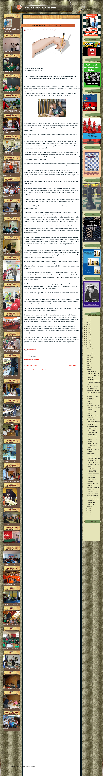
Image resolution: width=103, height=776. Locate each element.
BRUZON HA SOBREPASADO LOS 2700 (93, 400)
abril (88, 365)
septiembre (90, 355)
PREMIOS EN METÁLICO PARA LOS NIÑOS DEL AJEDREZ (93, 407)
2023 (87, 324)
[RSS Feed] (19, 7)
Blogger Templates (30, 766)
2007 (87, 517)
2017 (87, 336)
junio (88, 361)
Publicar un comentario (31, 359)
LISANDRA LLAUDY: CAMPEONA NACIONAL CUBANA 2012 (93, 458)
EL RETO (89, 403)
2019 (87, 332)
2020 (87, 330)
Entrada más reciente (30, 365)
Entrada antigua (71, 365)
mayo (88, 363)
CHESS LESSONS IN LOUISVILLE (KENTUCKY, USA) (92, 434)
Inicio (51, 365)
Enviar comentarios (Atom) (40, 370)
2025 (87, 320)
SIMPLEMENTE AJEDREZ (40, 7)
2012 (87, 346)
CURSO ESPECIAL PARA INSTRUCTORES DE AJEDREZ (93, 464)
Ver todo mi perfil (7, 31)
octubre (89, 353)
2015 (87, 340)
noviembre (90, 351)
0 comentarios (32, 349)
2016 (87, 338)
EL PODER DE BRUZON (93, 396)
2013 (87, 344)
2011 (87, 508)
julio (88, 359)
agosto (89, 357)
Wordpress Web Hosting (20, 766)
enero (88, 506)
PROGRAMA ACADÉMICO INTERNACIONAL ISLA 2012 (93, 392)
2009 (87, 513)
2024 (87, 322)
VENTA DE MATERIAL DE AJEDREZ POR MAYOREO (93, 423)
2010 (87, 510)
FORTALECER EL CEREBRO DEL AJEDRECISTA (91, 470)
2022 (87, 326)
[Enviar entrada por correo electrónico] (25, 350)
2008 (87, 515)
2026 (87, 318)
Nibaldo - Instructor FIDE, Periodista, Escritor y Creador (12, 29)
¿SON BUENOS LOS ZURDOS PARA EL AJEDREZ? (43, 25)
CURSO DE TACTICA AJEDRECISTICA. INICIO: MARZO (92, 428)
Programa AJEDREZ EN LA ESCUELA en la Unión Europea (93, 439)
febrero (89, 369)
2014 (87, 342)
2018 (87, 334)
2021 (87, 328)
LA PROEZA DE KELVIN (93, 474)
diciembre (89, 348)
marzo (89, 367)
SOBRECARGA (91, 419)
